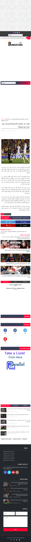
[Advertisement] (15, 15)
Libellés (25, 405)
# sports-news (8, 214)
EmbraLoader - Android (8, 456)
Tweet (10, 222)
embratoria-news (6, 439)
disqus (15, 282)
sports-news (24, 38)
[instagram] (15, 32)
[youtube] (19, 32)
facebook (25, 282)
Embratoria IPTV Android (8, 452)
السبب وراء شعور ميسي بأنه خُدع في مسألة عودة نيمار (18, 264)
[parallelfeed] (11, 32)
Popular (15, 405)
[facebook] (13, 32)
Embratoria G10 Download (9, 458)
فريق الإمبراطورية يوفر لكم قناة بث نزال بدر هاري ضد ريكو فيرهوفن (17, 250)
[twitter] (17, 32)
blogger (5, 282)
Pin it (10, 225)
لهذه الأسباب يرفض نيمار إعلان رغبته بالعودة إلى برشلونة (18, 426)
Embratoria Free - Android (9, 454)
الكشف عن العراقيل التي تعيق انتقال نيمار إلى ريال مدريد (18, 432)
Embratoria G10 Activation (8, 460)
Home (2, 119)
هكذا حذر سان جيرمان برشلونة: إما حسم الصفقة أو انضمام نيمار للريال (16, 276)
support (24, 439)
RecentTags (5, 405)
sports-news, (13, 131)
